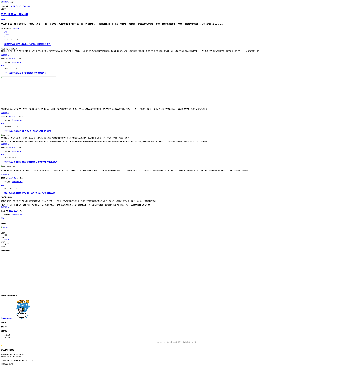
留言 (15, 58)
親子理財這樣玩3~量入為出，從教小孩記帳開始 (27, 131)
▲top (2, 65)
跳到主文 (4, 19)
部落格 (6, 34)
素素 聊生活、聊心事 (14, 14)
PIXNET (163, 342)
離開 (10, 364)
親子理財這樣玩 (17, 62)
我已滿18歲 (4, 364)
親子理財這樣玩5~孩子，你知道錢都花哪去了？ (27, 44)
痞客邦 (11, 58)
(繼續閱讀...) (5, 55)
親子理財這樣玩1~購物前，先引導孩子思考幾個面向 (29, 193)
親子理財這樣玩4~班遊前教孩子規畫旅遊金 (25, 73)
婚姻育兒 (16, 28)
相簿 (5, 32)
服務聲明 (194, 342)
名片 (5, 36)
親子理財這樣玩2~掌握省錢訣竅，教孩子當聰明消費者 (31, 162)
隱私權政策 (187, 342)
